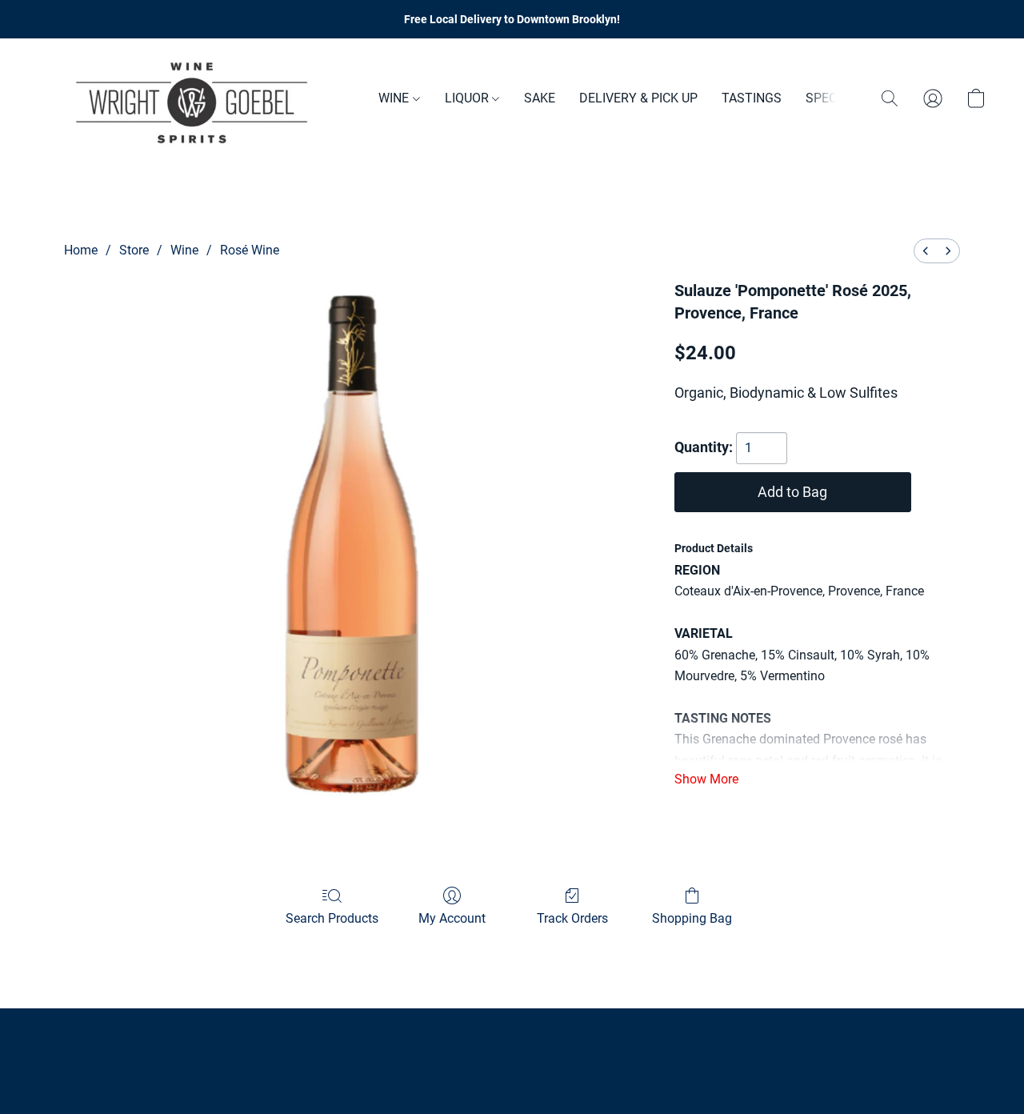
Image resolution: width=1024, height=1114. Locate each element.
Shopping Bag (692, 918)
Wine (184, 250)
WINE (395, 98)
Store (134, 250)
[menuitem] (925, 250)
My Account (452, 918)
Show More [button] (706, 779)
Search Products (332, 918)
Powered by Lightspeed (512, 1070)
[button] (192, 98)
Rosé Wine (249, 250)
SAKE (539, 98)
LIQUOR (468, 98)
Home (81, 250)
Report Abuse (512, 1043)
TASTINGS (752, 98)
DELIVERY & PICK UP (638, 98)
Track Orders (572, 918)
